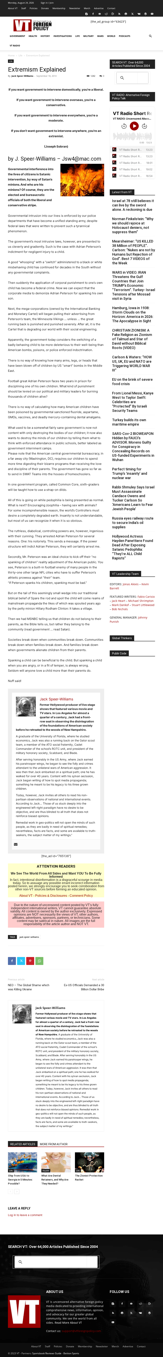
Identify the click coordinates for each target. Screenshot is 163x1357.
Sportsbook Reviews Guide (46, 1353)
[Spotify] (126, 14)
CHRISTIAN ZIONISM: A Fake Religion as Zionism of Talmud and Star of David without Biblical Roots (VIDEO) (132, 339)
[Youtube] (152, 14)
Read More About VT (68, 1322)
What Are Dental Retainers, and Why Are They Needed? (54, 1179)
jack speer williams (29, 936)
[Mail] (100, 14)
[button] (150, 36)
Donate (45, 8)
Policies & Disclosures (51, 895)
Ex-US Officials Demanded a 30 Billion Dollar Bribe (84, 987)
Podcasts (124, 36)
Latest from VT (122, 192)
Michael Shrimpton (141, 601)
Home (11, 55)
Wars (100, 36)
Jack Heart (118, 601)
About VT (12, 8)
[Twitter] (132, 14)
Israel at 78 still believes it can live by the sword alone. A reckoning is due (133, 205)
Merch (87, 8)
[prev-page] (10, 1191)
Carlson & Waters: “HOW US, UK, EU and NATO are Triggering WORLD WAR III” (132, 363)
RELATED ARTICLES (22, 1144)
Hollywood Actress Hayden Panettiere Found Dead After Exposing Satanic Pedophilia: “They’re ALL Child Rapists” (132, 547)
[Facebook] (93, 14)
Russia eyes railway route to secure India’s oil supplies (132, 522)
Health (33, 36)
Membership (58, 8)
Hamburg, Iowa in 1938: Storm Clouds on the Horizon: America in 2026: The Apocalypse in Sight (132, 314)
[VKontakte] (139, 14)
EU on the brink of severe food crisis (132, 381)
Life (77, 36)
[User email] (15, 845)
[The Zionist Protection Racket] (89, 1162)
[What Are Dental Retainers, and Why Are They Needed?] (56, 1162)
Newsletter (74, 8)
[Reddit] (106, 14)
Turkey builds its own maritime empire (129, 422)
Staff (23, 8)
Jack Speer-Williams (22, 75)
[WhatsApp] (39, 961)
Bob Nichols (120, 609)
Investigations (62, 36)
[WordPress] (145, 14)
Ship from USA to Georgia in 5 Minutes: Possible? (20, 1179)
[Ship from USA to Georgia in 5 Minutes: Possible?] (22, 1162)
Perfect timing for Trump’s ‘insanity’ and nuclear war (129, 473)
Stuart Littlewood (143, 605)
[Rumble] (113, 14)
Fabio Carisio (146, 596)
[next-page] (16, 1191)
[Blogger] (86, 14)
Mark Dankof (120, 605)
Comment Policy (81, 895)
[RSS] (119, 14)
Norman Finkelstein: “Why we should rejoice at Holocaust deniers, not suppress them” (132, 225)
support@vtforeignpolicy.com (81, 1331)
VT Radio (15, 45)
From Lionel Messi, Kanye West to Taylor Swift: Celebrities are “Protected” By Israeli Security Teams (132, 402)
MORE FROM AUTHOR (54, 1144)
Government (17, 36)
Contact (111, 8)
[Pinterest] (30, 961)
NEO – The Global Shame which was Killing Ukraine (28, 987)
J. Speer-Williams (35, 159)
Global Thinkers (122, 638)
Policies (33, 8)
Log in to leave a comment (25, 1215)
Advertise (99, 8)
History (45, 36)
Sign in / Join (47, 2)
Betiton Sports (71, 1353)
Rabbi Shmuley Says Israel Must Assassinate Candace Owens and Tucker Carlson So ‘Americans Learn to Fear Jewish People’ (133, 498)
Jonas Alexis (131, 584)
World (111, 36)
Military (88, 36)
